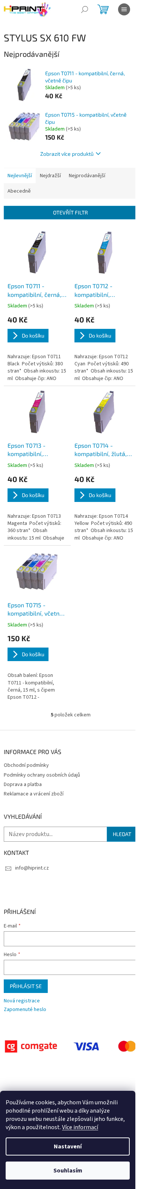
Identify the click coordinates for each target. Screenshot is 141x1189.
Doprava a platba (23, 784)
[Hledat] (84, 9)
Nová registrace (22, 1001)
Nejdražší (50, 175)
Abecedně (19, 191)
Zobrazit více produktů (67, 154)
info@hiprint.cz (32, 868)
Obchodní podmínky (26, 765)
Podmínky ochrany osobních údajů (42, 775)
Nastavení (68, 1146)
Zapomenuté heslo (25, 1009)
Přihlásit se (26, 986)
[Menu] (124, 9)
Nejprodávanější (87, 175)
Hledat (122, 834)
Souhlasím (67, 1170)
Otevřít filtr (70, 212)
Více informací (80, 1127)
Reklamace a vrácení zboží (34, 794)
